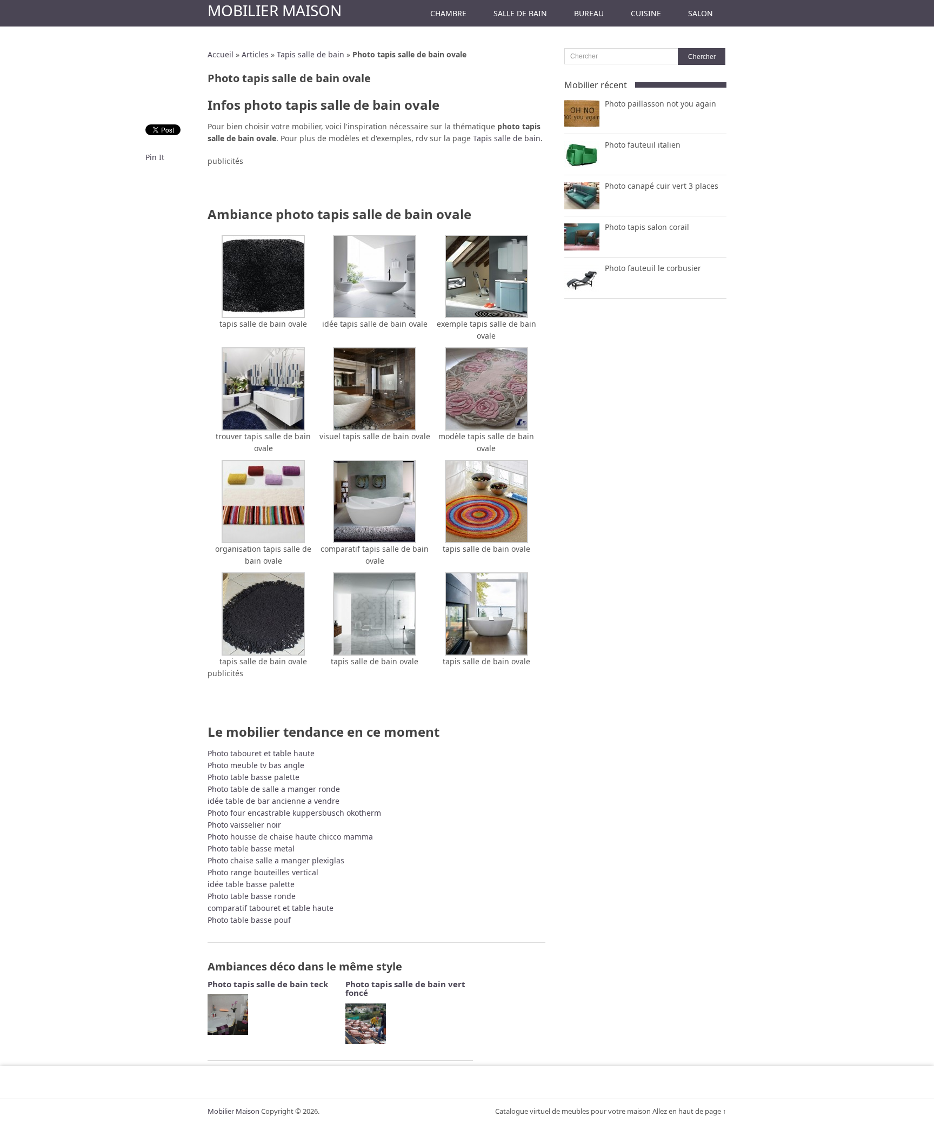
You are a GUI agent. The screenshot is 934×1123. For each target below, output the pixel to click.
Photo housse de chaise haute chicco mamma (290, 836)
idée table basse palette (251, 884)
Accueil (221, 54)
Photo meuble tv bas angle (256, 765)
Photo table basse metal (251, 848)
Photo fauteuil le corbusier (653, 268)
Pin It (154, 157)
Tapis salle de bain (310, 54)
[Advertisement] (376, 183)
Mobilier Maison (275, 10)
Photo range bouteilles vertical (263, 872)
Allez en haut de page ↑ (689, 1111)
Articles (255, 54)
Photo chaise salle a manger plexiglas (276, 860)
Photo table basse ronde (252, 896)
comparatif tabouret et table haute (270, 908)
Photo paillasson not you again (660, 103)
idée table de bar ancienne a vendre (273, 801)
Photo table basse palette (253, 777)
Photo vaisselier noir (244, 825)
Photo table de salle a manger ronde (274, 789)
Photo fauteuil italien (643, 145)
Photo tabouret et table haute (261, 753)
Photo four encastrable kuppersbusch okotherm (294, 813)
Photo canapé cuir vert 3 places (661, 186)
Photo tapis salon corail (647, 227)
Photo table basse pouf (249, 920)
